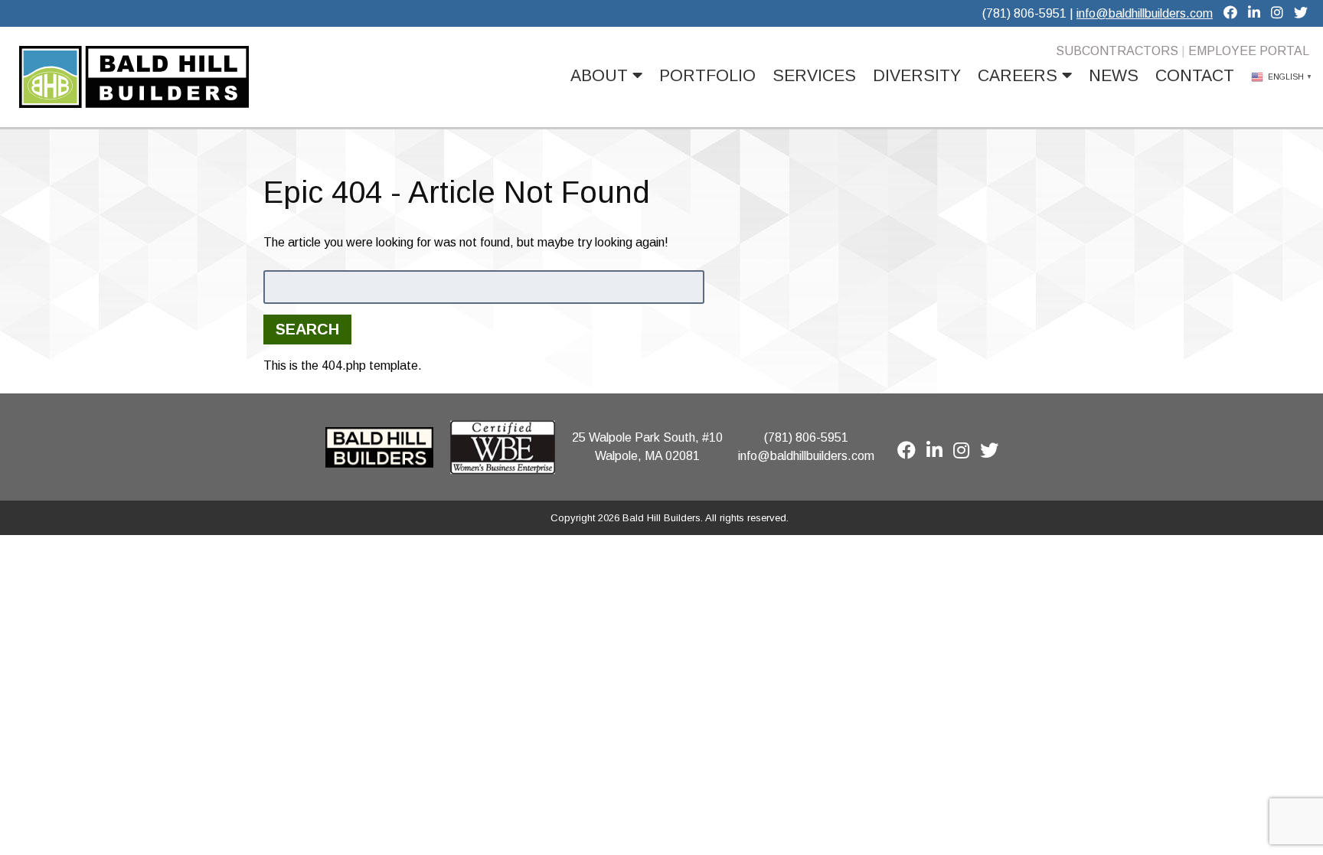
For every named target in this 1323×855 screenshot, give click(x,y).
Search (307, 329)
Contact (1194, 76)
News (1113, 76)
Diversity (917, 76)
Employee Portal (1248, 50)
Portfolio (707, 76)
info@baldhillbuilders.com (1144, 13)
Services (814, 76)
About (601, 76)
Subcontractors (1117, 50)
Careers (1020, 76)
